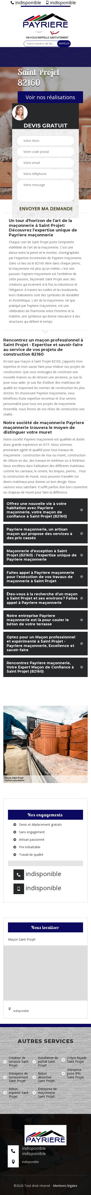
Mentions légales (65, 1186)
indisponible (27, 2)
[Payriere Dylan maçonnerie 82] (45, 18)
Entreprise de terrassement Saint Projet (18, 1077)
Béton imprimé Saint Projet (18, 1092)
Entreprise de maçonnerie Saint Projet (47, 1092)
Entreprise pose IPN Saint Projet (75, 1073)
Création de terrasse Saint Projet (18, 1061)
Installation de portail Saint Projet (48, 1061)
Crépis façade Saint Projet (77, 1060)
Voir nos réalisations (50, 97)
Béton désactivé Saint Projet (46, 1077)
